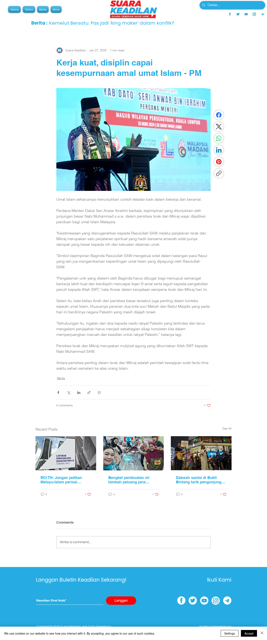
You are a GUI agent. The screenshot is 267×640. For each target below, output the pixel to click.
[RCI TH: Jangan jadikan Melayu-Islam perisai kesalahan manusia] (65, 453)
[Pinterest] (219, 161)
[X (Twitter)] (219, 126)
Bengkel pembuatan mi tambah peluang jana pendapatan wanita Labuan (132, 479)
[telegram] (262, 14)
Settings (229, 633)
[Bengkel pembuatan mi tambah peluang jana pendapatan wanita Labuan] (133, 453)
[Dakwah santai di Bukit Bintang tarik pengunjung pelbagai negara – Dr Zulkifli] (201, 453)
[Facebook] (219, 115)
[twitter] (238, 14)
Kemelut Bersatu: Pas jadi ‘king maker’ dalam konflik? (111, 23)
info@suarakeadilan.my (215, 626)
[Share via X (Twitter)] (69, 392)
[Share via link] (89, 392)
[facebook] (229, 14)
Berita (61, 378)
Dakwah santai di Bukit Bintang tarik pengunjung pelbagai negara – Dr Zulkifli (201, 479)
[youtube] (246, 14)
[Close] (261, 633)
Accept (248, 633)
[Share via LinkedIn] (79, 392)
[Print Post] (99, 392)
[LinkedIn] (219, 150)
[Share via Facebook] (58, 392)
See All (227, 428)
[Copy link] (219, 173)
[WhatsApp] (219, 138)
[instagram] (254, 14)
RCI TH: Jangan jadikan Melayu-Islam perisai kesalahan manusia (61, 479)
